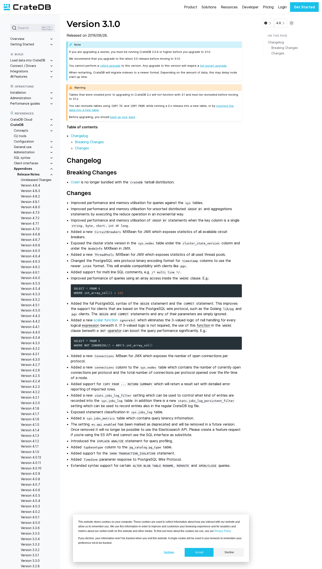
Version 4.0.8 (30, 479)
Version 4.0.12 (31, 457)
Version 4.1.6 (30, 419)
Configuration (24, 141)
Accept (199, 552)
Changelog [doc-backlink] (84, 160)
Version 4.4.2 (30, 321)
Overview (17, 39)
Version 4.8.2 (30, 196)
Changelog (79, 136)
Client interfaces (26, 163)
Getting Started (22, 44)
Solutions (209, 7)
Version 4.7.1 (30, 223)
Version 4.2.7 (30, 365)
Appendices (23, 168)
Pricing (268, 7)
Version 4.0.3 (30, 506)
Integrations (19, 71)
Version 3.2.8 (30, 566)
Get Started (304, 7)
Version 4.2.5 (30, 376)
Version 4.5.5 (30, 283)
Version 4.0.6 (30, 490)
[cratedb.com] (27, 7)
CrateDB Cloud (21, 119)
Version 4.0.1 (30, 517)
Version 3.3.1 (30, 555)
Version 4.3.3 (30, 343)
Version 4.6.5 (30, 250)
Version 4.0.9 (30, 473)
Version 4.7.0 (30, 229)
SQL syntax (22, 157)
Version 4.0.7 (30, 484)
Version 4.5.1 (30, 305)
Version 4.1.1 (30, 446)
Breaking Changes (89, 142)
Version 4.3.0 (30, 359)
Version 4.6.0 (30, 277)
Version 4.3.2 (30, 348)
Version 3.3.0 (30, 560)
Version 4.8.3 (30, 191)
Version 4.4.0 (30, 332)
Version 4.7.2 (30, 218)
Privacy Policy (222, 531)
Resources (229, 7)
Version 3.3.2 (30, 549)
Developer (250, 7)
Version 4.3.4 (30, 337)
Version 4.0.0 (30, 522)
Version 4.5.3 (30, 294)
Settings (169, 552)
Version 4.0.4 (30, 501)
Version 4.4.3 (30, 316)
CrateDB (16, 125)
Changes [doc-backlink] (79, 193)
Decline (229, 552)
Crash (75, 182)
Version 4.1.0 (30, 452)
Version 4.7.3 (30, 212)
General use (23, 147)
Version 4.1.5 (30, 424)
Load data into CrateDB (27, 60)
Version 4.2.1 (30, 397)
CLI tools (20, 136)
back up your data (122, 117)
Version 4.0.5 (30, 495)
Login (282, 7)
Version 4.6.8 (30, 234)
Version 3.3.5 (30, 533)
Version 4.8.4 (30, 185)
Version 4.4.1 (30, 326)
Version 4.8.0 (30, 207)
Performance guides (25, 103)
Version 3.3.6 (30, 528)
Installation (18, 92)
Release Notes (28, 174)
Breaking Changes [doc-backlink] (92, 172)
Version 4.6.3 (30, 261)
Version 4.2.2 (30, 392)
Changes (82, 148)
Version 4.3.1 (30, 354)
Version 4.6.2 (30, 267)
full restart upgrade (213, 65)
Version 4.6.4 (30, 256)
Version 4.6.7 (30, 240)
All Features (18, 76)
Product (190, 7)
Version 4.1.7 (30, 413)
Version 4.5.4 (30, 288)
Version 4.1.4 (30, 430)
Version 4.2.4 (30, 381)
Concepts (21, 130)
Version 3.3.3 (30, 544)
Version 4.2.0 (30, 403)
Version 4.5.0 (30, 310)
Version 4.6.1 (30, 272)
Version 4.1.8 (30, 408)
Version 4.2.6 (30, 370)
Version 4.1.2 (30, 441)
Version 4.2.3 (30, 386)
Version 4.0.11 (31, 462)
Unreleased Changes (36, 180)
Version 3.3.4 (30, 539)
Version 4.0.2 (30, 512)
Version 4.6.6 (30, 245)
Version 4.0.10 (31, 468)
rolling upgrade (110, 65)
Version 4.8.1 (30, 201)
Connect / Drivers (23, 65)
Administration (20, 98)
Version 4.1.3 (30, 435)
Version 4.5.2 (30, 299)
